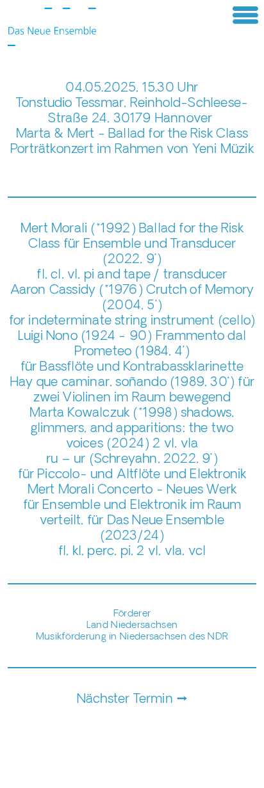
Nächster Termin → (132, 699)
